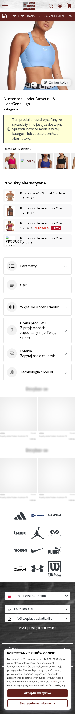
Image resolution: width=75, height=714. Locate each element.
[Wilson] (55, 569)
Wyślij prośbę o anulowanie (37, 628)
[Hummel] (20, 532)
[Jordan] (37, 532)
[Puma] (55, 550)
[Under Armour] (37, 569)
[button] (37, 266)
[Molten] (20, 550)
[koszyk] (69, 6)
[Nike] (37, 550)
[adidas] (20, 515)
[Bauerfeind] (37, 515)
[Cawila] (55, 515)
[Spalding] (20, 569)
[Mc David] (55, 532)
